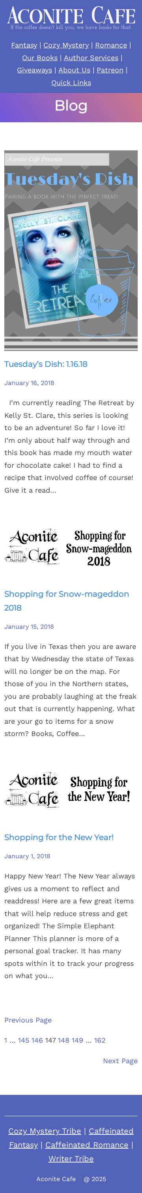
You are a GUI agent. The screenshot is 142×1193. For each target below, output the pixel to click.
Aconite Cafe (56, 1179)
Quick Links (71, 82)
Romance (111, 45)
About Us (74, 70)
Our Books (40, 57)
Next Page (120, 1060)
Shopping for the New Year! (59, 837)
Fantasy (24, 45)
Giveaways (34, 70)
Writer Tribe (71, 1158)
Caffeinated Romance (87, 1144)
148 (63, 1040)
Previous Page (28, 1020)
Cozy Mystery (66, 45)
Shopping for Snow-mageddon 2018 (66, 601)
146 (37, 1040)
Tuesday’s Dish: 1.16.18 (46, 364)
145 (23, 1040)
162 (100, 1040)
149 (77, 1040)
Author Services (91, 57)
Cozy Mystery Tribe (44, 1131)
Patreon (110, 70)
